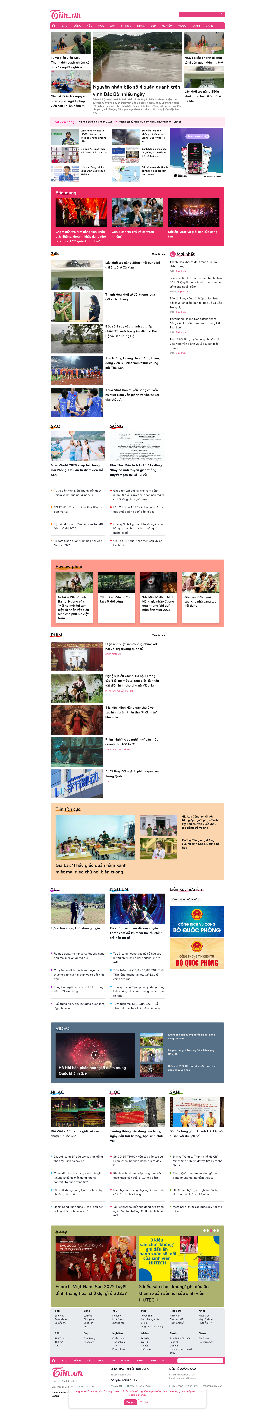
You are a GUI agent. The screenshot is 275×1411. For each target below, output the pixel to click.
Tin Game (204, 1331)
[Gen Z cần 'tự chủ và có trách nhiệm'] (137, 212)
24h (55, 254)
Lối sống (88, 1309)
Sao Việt (59, 1309)
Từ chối (144, 1402)
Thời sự (58, 1335)
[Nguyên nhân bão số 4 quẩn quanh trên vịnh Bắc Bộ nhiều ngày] (137, 57)
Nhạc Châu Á (206, 1312)
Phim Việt (175, 1309)
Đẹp (153, 26)
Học (101, 26)
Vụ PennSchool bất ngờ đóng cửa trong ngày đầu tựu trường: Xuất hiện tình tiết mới (138, 1211)
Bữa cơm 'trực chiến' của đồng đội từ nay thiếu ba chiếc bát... (176, 1290)
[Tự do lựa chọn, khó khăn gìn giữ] (78, 909)
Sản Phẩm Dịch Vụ (180, 1331)
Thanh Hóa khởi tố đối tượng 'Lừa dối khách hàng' (193, 264)
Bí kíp (144, 1316)
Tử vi (114, 1339)
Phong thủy (118, 1342)
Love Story (118, 1312)
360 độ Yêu (118, 1316)
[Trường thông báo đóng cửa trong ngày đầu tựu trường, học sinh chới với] (137, 1112)
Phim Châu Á (177, 1316)
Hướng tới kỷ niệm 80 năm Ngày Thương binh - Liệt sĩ (120, 122)
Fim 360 (126, 26)
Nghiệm (167, 26)
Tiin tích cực (68, 809)
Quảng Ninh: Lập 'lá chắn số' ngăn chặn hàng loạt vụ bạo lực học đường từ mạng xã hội (138, 528)
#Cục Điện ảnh (113, 654)
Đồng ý (130, 1402)
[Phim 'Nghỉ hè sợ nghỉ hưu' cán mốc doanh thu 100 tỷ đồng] (77, 752)
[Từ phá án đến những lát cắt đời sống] (116, 582)
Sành (196, 26)
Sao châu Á (61, 1312)
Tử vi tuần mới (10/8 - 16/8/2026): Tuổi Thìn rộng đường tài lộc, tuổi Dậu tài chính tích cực (138, 974)
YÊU (55, 889)
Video (182, 26)
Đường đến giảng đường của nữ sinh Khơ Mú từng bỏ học (200, 844)
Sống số (174, 1335)
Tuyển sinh (147, 1309)
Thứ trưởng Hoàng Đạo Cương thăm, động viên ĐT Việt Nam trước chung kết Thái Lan (195, 323)
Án (56, 1339)
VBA (86, 1319)
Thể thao (146, 1342)
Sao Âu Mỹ (60, 1316)
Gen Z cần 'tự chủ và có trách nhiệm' (133, 234)
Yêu (89, 26)
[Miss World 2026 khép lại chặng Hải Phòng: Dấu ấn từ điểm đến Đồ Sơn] (78, 446)
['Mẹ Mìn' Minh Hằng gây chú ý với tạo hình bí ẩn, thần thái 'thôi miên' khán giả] (77, 720)
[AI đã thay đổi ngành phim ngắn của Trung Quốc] (77, 784)
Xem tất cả (158, 254)
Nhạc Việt (204, 1309)
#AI (107, 781)
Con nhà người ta (150, 1312)
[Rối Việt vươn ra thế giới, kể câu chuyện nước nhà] (78, 1112)
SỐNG (116, 426)
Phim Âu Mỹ (176, 1312)
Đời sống (145, 1331)
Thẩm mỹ (89, 1335)
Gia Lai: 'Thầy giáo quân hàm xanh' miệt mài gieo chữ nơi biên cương (91, 868)
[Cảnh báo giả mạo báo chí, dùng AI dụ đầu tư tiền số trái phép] (126, 155)
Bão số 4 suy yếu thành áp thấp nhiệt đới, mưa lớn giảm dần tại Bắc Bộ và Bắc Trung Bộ (196, 303)
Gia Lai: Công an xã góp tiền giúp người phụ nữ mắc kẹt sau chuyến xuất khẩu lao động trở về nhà (200, 822)
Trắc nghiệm (119, 1335)
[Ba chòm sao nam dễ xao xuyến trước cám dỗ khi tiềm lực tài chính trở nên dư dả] (137, 909)
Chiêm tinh (118, 1331)
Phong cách (90, 1312)
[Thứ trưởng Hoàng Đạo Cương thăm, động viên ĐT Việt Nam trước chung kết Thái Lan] (77, 370)
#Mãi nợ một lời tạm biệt (120, 690)
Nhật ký (116, 1309)
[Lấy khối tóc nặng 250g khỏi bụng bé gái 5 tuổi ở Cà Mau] (204, 77)
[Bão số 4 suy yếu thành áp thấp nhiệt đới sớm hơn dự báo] (126, 174)
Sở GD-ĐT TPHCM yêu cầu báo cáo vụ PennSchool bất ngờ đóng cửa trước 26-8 (139, 1161)
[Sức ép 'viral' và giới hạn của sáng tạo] (193, 212)
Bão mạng (66, 193)
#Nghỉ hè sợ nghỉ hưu (118, 749)
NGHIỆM (119, 889)
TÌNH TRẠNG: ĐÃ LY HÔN (185, 899)
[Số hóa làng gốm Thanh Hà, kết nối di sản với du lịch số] (197, 1112)
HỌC (115, 1092)
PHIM (56, 635)
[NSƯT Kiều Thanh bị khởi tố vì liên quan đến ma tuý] (204, 43)
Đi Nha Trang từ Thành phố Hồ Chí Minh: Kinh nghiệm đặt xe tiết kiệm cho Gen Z (197, 1161)
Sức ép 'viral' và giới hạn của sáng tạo (192, 234)
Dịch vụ (174, 1339)
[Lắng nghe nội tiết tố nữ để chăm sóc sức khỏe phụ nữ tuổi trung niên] (65, 137)
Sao (64, 26)
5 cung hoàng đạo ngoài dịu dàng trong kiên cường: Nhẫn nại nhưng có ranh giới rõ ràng (139, 991)
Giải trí (144, 1335)
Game (209, 26)
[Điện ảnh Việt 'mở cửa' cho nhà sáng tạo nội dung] (200, 582)
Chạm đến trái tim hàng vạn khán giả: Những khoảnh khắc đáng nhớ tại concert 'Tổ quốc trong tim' (81, 237)
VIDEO (63, 1028)
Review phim (69, 566)
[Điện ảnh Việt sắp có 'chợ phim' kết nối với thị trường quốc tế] (77, 656)
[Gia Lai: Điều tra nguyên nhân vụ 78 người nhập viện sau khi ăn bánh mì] (71, 81)
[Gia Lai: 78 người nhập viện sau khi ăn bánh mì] (65, 155)
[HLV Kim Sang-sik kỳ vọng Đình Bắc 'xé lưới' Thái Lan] (65, 174)
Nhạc (141, 26)
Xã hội (144, 1339)
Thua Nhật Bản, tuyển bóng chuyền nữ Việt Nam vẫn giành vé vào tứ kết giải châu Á (194, 344)
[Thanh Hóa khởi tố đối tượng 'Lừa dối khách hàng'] (77, 307)
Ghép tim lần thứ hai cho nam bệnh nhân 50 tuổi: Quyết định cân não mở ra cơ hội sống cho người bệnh (138, 495)
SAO (55, 426)
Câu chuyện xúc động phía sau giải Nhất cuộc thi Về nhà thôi (91, 1290)
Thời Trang (89, 1331)
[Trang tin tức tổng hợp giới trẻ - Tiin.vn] (66, 14)
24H (112, 26)
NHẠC (57, 1092)
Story (61, 1231)
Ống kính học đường (152, 1319)
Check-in (88, 1316)
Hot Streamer (206, 1335)
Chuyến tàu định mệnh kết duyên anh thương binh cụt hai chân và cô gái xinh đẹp (79, 974)
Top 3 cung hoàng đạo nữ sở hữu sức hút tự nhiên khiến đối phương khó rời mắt (137, 958)
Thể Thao (60, 1331)
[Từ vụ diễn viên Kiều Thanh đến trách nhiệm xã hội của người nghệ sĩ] (71, 43)
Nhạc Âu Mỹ (205, 1316)
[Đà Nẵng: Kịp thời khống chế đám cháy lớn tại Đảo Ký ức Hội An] (126, 137)
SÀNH (176, 1092)
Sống (77, 26)
